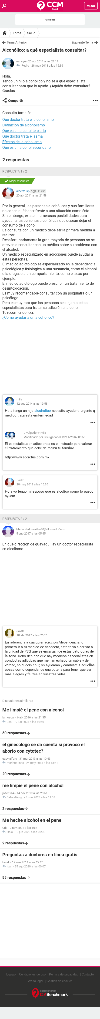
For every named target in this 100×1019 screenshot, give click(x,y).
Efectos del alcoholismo (22, 142)
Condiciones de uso (32, 974)
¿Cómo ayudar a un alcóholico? (28, 317)
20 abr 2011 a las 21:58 (31, 195)
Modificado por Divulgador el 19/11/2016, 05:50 (54, 437)
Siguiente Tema (82, 42)
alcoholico (42, 411)
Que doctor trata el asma (22, 136)
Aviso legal (35, 981)
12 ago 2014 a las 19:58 (32, 403)
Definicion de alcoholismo (23, 125)
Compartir (15, 100)
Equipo (11, 974)
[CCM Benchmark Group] (50, 993)
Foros (17, 33)
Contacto (88, 974)
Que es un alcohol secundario (26, 147)
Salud (31, 33)
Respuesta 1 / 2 (14, 171)
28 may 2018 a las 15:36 (47, 65)
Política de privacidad (63, 974)
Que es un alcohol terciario (24, 131)
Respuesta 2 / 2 (14, 519)
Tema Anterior (17, 42)
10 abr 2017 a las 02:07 (32, 635)
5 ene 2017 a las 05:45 (31, 533)
